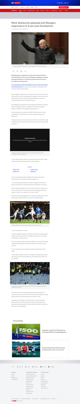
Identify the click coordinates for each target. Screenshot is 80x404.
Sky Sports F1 (28, 382)
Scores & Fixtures (31, 10)
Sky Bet (32, 7)
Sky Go (42, 377)
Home (12, 7)
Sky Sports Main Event (30, 374)
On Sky (60, 10)
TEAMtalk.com (14, 377)
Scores (22, 7)
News (20, 10)
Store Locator (43, 386)
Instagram (36, 366)
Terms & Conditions (15, 398)
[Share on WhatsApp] (21, 71)
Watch (27, 7)
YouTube (44, 366)
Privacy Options (35, 398)
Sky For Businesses (44, 381)
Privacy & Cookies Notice (26, 398)
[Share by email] (25, 71)
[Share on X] (17, 71)
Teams (47, 10)
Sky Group (43, 379)
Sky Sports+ (28, 389)
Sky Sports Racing (29, 391)
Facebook (21, 366)
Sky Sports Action (29, 386)
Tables (37, 10)
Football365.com (14, 379)
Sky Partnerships (44, 382)
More (36, 7)
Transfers (42, 10)
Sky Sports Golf (29, 381)
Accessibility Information (45, 398)
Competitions (54, 10)
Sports (16, 7)
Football (14, 10)
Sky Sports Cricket (29, 379)
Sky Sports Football (30, 377)
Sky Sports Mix (29, 393)
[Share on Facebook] (13, 71)
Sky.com (42, 374)
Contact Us (53, 398)
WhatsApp (52, 366)
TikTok (28, 366)
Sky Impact (43, 384)
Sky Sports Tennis (29, 384)
